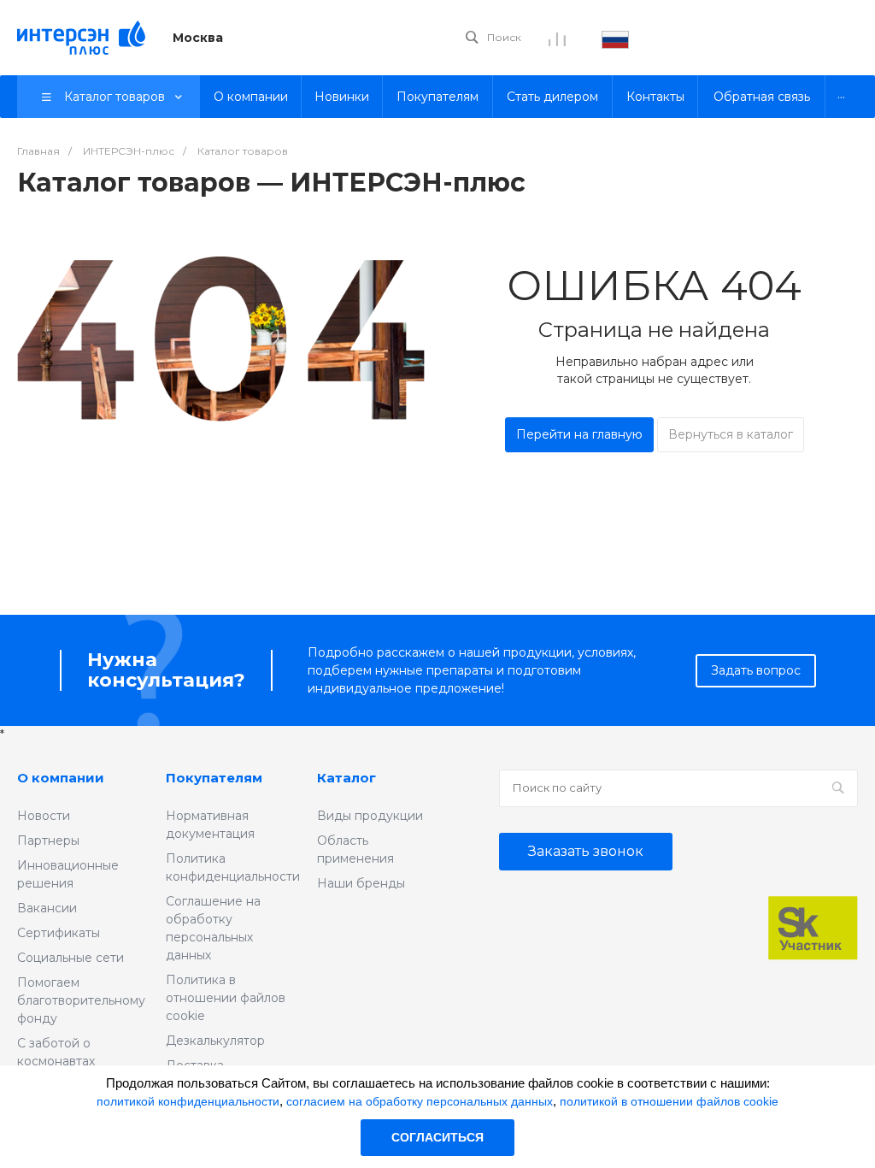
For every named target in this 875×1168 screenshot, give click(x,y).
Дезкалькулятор (215, 1040)
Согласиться (437, 1137)
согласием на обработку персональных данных (419, 1101)
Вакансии (47, 908)
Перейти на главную (579, 434)
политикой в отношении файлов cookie (669, 1101)
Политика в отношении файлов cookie (225, 997)
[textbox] (615, 37)
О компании (60, 778)
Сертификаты (58, 933)
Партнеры (48, 840)
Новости (43, 815)
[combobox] (615, 37)
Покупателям (214, 778)
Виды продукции (370, 815)
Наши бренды (361, 883)
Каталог (346, 778)
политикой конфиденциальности (188, 1101)
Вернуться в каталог (730, 434)
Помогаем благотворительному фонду (81, 1000)
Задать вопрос (756, 670)
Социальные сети (70, 957)
